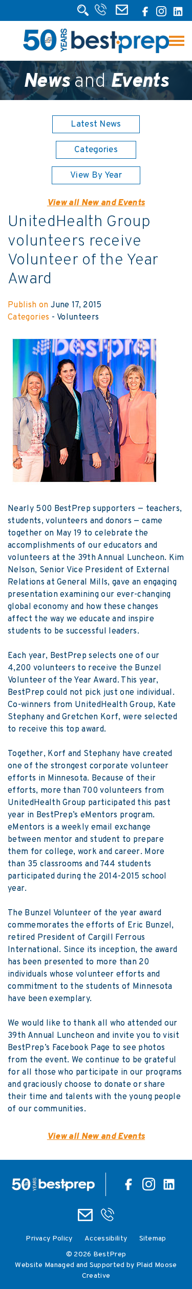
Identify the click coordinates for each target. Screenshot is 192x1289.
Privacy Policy (49, 1238)
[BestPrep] (96, 51)
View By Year (96, 175)
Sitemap (152, 1238)
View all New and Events (96, 203)
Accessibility (105, 1238)
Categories (96, 150)
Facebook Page (81, 1048)
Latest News (96, 124)
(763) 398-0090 (101, 12)
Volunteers (78, 317)
